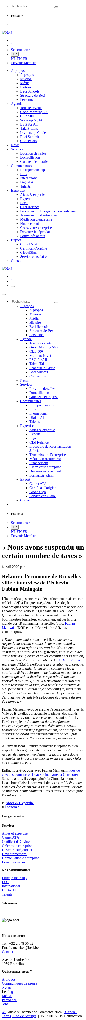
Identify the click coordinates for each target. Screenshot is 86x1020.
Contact (7, 952)
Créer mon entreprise (17, 846)
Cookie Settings (24, 1016)
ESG (5, 882)
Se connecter (20, 50)
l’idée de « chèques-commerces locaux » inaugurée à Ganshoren (42, 772)
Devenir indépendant (17, 850)
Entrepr (14, 878)
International (11, 886)
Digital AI (9, 890)
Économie (12, 807)
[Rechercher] (56, 7)
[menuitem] (14, 59)
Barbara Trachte (69, 660)
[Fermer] (4, 294)
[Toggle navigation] (13, 286)
